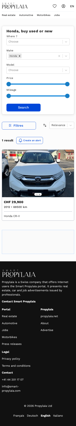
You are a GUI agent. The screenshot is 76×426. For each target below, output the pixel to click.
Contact (7, 372)
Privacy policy (11, 358)
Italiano (58, 415)
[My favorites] (54, 6)
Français (18, 415)
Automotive (26, 15)
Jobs (57, 15)
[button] (20, 56)
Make (9, 50)
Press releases (12, 344)
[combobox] (22, 56)
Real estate (8, 15)
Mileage (11, 89)
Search (23, 107)
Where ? (11, 36)
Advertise (47, 330)
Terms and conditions (16, 365)
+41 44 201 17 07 (12, 379)
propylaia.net (49, 316)
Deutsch (32, 415)
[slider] (8, 84)
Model (10, 64)
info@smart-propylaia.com (11, 388)
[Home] (15, 6)
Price (9, 78)
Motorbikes (43, 15)
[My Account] (63, 6)
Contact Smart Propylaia (19, 301)
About (45, 323)
